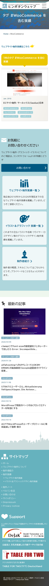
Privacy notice (11, 506)
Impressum (9, 502)
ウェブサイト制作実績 (13, 478)
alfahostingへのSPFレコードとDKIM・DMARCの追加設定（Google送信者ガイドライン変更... (24, 368)
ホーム (6, 463)
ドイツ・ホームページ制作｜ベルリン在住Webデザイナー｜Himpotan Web (23, 578)
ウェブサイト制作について (15, 467)
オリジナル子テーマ (25, 112)
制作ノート (7, 487)
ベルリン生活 (9, 491)
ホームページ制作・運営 (10, 338)
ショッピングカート (10, 116)
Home (5, 34)
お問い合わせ (24, 168)
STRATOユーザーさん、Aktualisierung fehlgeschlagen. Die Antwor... (21, 388)
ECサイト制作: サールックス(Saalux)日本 (23, 103)
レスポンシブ (25, 116)
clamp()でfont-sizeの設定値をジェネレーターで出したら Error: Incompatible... (24, 347)
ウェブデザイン (9, 112)
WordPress (26, 108)
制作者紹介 (8, 471)
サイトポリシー (9, 498)
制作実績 (7, 474)
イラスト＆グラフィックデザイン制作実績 (21, 481)
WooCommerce (11, 108)
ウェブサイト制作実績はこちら (15, 47)
